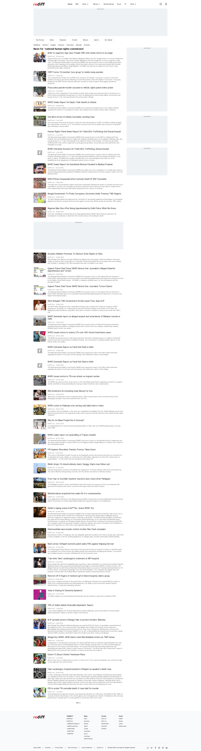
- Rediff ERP (70, 733)
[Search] (160, 4)
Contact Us (100, 747)
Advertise (48, 747)
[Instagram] (159, 748)
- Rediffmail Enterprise (73, 723)
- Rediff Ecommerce (72, 726)
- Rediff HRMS (70, 728)
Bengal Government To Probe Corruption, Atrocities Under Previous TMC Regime (84, 194)
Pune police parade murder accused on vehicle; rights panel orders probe (80, 87)
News (84, 4)
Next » (78, 703)
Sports (96, 40)
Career (121, 723)
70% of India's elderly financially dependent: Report (70, 605)
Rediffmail (70, 718)
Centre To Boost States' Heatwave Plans (66, 654)
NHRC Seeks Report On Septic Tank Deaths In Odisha (72, 102)
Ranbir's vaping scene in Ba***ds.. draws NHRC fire (71, 508)
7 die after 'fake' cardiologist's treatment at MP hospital (73, 558)
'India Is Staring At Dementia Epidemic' (65, 590)
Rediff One (70, 721)
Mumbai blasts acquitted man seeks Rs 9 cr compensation (74, 493)
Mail (77, 4)
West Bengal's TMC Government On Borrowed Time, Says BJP (76, 301)
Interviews (70, 45)
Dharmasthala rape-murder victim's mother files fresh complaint (77, 529)
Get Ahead (87, 731)
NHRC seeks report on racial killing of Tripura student (72, 435)
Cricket (74, 40)
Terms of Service (72, 747)
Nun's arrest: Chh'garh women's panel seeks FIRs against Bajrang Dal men (81, 544)
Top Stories (40, 40)
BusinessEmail (109, 4)
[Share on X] (151, 748)
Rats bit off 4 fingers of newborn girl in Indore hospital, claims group (79, 576)
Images (53, 45)
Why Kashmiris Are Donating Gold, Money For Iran (70, 391)
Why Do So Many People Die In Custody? (66, 420)
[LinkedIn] (167, 748)
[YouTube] (163, 748)
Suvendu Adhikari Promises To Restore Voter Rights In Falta (75, 254)
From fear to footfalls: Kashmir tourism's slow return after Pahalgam (79, 479)
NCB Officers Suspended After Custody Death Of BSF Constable (77, 179)
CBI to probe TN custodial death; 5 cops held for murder (73, 688)
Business (63, 40)
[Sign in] (166, 4)
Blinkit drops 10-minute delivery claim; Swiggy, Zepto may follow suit (79, 464)
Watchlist (104, 726)
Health (121, 718)
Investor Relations (87, 747)
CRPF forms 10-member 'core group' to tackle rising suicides (75, 72)
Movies (85, 40)
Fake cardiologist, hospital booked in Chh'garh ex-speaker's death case (79, 669)
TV (125, 4)
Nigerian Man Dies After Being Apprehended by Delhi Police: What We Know (82, 208)
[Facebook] (155, 748)
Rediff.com (115, 747)
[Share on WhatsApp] (148, 748)
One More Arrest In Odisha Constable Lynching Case (71, 117)
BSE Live (103, 718)
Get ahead (108, 40)
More (132, 4)
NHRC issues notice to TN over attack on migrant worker (74, 376)
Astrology (87, 736)
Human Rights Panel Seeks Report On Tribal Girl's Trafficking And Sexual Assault (84, 131)
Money (95, 4)
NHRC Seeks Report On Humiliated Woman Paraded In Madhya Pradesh (80, 164)
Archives (87, 45)
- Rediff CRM (70, 731)
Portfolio (103, 728)
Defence (45, 45)
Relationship (122, 726)
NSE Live (103, 721)
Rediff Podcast (88, 738)
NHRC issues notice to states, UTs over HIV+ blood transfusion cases (79, 332)
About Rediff (37, 747)
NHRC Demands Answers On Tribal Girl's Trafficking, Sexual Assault (78, 149)
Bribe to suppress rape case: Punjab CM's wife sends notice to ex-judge (80, 53)
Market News (105, 723)
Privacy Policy (59, 747)
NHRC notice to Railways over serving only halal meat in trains (76, 405)
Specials (79, 45)
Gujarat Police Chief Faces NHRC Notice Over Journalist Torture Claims (80, 286)
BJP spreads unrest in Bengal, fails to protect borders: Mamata (76, 620)
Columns (61, 45)
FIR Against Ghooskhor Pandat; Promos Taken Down (72, 449)
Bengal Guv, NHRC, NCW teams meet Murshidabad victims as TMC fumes (81, 637)
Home (70, 4)
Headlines (37, 45)
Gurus (119, 4)
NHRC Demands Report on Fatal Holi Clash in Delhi (70, 347)
